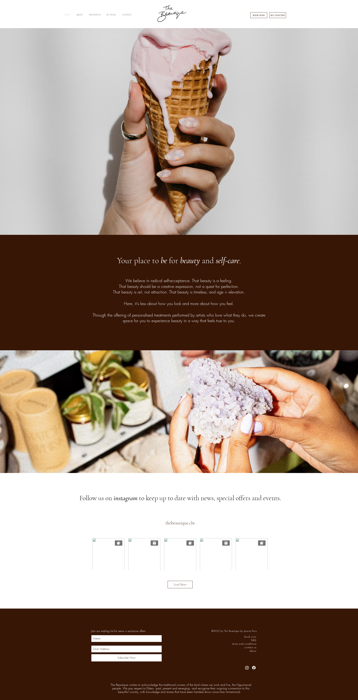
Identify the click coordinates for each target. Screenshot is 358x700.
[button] (79, 14)
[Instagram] (247, 667)
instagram (125, 498)
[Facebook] (254, 667)
